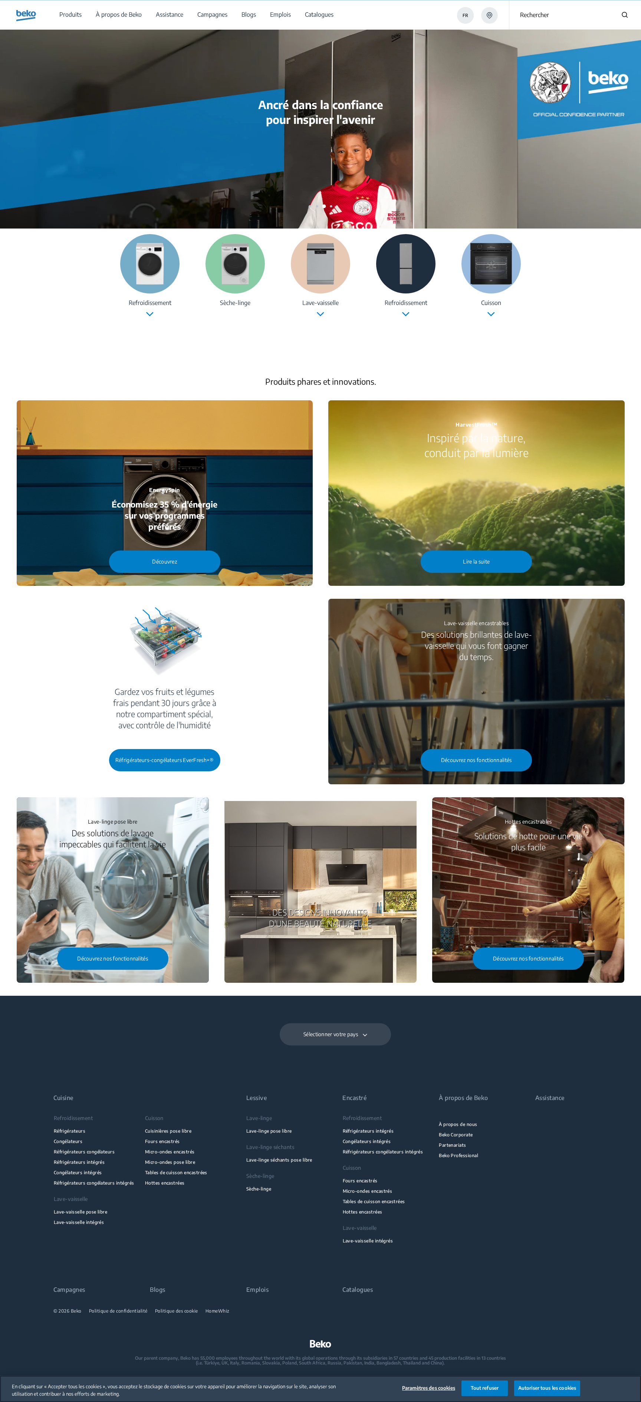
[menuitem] (70, 14)
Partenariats (452, 1145)
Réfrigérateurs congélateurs (84, 1152)
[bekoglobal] (26, 15)
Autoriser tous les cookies (547, 1388)
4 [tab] (331, 206)
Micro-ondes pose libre (170, 1162)
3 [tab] (324, 206)
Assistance (550, 1097)
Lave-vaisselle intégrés (79, 1222)
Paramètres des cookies (428, 1388)
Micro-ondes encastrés (170, 1152)
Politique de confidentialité (118, 1311)
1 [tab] (310, 206)
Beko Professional (458, 1155)
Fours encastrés (162, 1141)
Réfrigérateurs (70, 1131)
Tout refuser (485, 1388)
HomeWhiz (218, 1311)
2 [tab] (317, 206)
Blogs (157, 1289)
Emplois (257, 1289)
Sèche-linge (258, 1189)
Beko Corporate (456, 1134)
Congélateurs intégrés (78, 1172)
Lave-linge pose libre (269, 1131)
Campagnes (69, 1289)
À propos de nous (458, 1124)
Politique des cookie (176, 1311)
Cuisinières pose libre (168, 1131)
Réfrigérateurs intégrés (79, 1162)
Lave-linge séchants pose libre (279, 1160)
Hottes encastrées (165, 1183)
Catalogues (357, 1289)
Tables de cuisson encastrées (176, 1172)
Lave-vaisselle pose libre (81, 1212)
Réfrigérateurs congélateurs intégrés (94, 1183)
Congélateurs (68, 1141)
